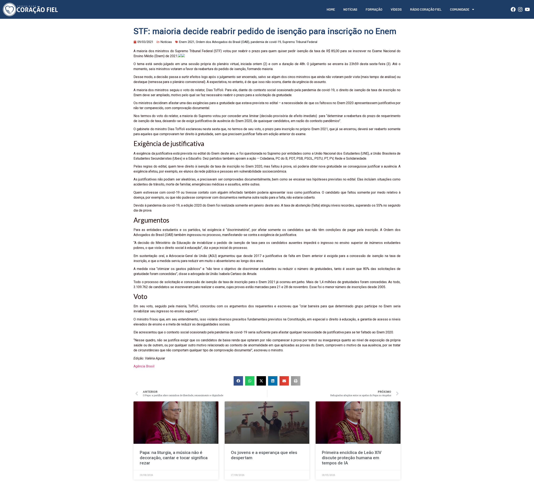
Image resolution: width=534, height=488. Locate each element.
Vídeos (396, 9)
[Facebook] (513, 9)
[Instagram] (520, 9)
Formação (374, 9)
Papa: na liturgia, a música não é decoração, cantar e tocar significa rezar (174, 457)
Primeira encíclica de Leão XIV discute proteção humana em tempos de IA (352, 457)
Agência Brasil (144, 366)
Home (331, 9)
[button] (238, 381)
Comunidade (459, 9)
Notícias (350, 9)
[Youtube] (527, 9)
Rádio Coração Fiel (426, 9)
